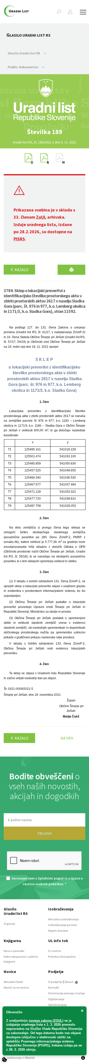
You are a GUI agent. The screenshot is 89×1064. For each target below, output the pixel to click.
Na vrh (67, 738)
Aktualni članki (13, 982)
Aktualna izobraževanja (63, 919)
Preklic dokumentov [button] (23, 67)
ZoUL (41, 217)
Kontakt (53, 987)
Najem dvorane (58, 930)
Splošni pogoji (57, 1005)
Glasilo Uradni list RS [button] (24, 53)
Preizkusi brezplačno (62, 956)
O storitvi (54, 951)
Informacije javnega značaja (66, 993)
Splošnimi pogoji (51, 878)
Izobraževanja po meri (62, 925)
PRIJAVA (45, 833)
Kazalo (21, 269)
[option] (44, 132)
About (69, 982)
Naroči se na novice (16, 987)
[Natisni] (71, 270)
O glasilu (9, 923)
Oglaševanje (56, 999)
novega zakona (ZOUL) (46, 1020)
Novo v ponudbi (14, 951)
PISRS (19, 239)
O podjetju (55, 982)
